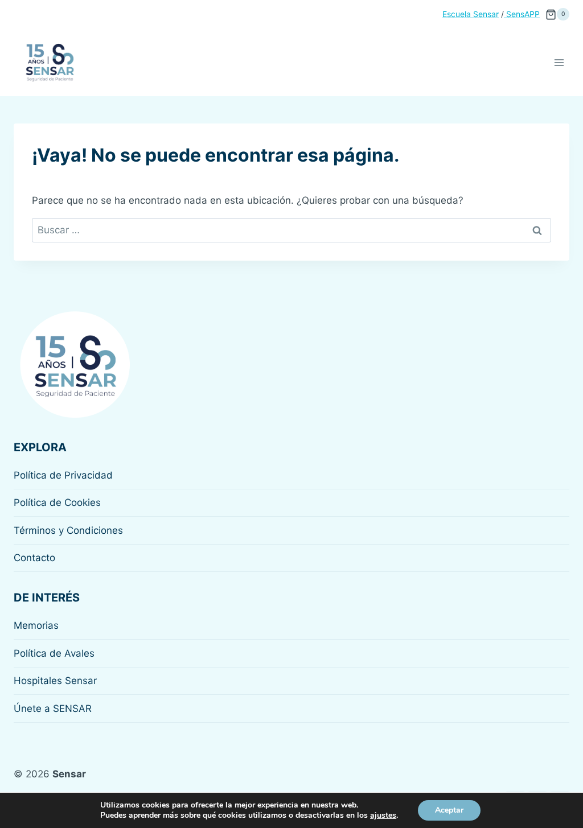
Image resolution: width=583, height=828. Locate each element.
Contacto (34, 557)
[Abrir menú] (558, 62)
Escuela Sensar (470, 14)
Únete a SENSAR (53, 708)
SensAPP (522, 14)
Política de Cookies (57, 502)
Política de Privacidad (63, 475)
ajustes (383, 815)
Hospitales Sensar (55, 680)
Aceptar (449, 810)
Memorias (36, 625)
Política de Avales (54, 653)
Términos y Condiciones (68, 530)
